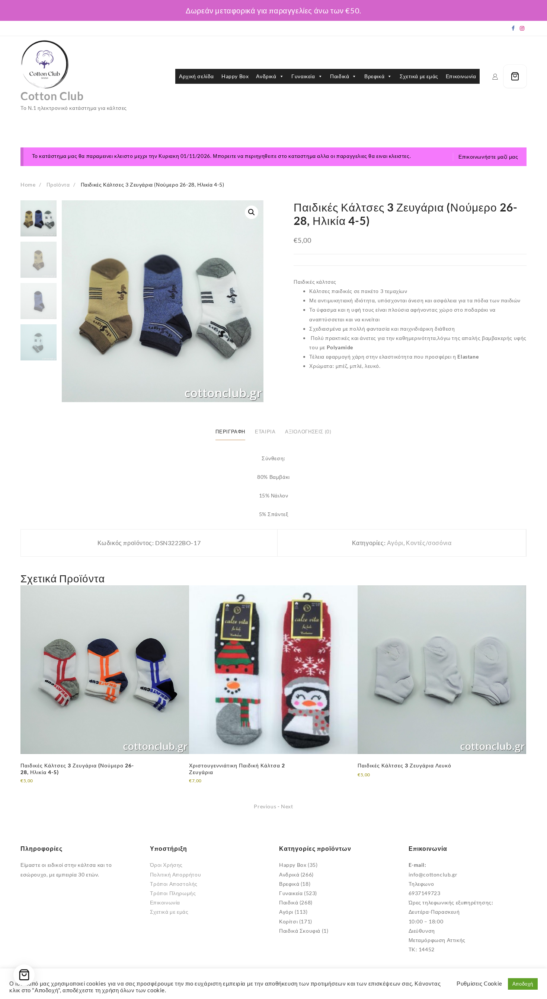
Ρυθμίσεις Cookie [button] (479, 983)
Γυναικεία (303, 76)
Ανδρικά (266, 76)
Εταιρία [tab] (265, 432)
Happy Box (235, 76)
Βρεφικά (374, 76)
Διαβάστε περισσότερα (48, 786)
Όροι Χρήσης (166, 865)
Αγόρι (395, 542)
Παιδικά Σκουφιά (299, 931)
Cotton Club (52, 95)
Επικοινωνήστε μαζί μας (488, 156)
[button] (251, 212)
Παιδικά (339, 76)
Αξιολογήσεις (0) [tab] (308, 432)
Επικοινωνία (461, 76)
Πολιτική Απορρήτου (175, 874)
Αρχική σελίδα (196, 76)
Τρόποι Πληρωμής (173, 893)
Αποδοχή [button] (522, 984)
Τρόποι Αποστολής (174, 884)
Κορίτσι (288, 921)
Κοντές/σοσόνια (428, 542)
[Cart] (515, 76)
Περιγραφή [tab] (230, 432)
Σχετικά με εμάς (419, 76)
